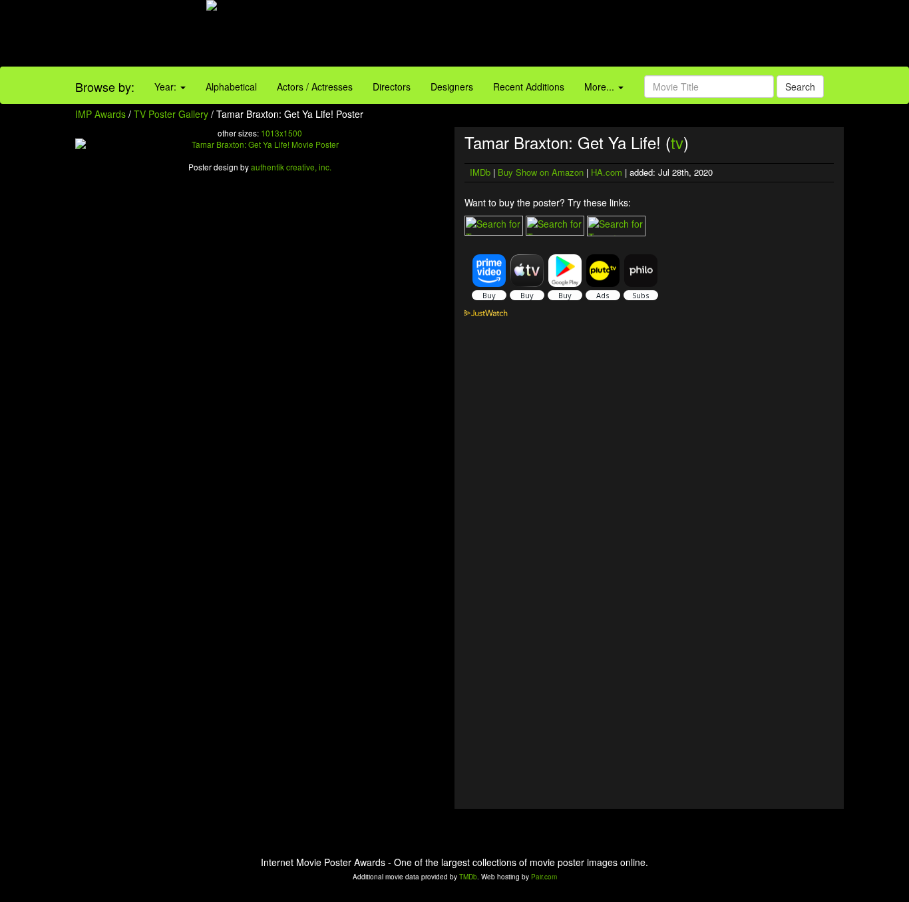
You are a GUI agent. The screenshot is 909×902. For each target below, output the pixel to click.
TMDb (468, 876)
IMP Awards (100, 113)
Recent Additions (528, 86)
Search (800, 86)
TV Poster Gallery (171, 113)
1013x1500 (281, 132)
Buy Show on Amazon (541, 172)
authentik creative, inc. (291, 166)
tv (677, 142)
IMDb (480, 172)
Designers (452, 86)
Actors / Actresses (315, 86)
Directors (392, 86)
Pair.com (544, 876)
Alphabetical (231, 86)
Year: (166, 86)
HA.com (606, 172)
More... (600, 86)
